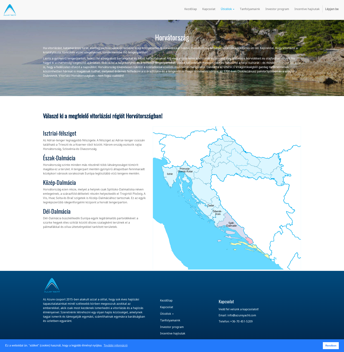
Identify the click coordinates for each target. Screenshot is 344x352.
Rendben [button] (330, 345)
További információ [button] (116, 345)
